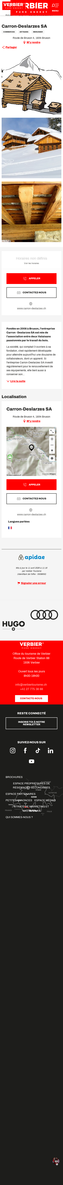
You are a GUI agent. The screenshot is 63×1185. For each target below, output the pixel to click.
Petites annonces (19, 800)
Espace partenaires (21, 794)
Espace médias (45, 800)
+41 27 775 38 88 (31, 689)
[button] (31, 84)
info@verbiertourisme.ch (31, 684)
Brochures (14, 777)
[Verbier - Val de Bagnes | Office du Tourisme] (31, 8)
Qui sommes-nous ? (19, 817)
